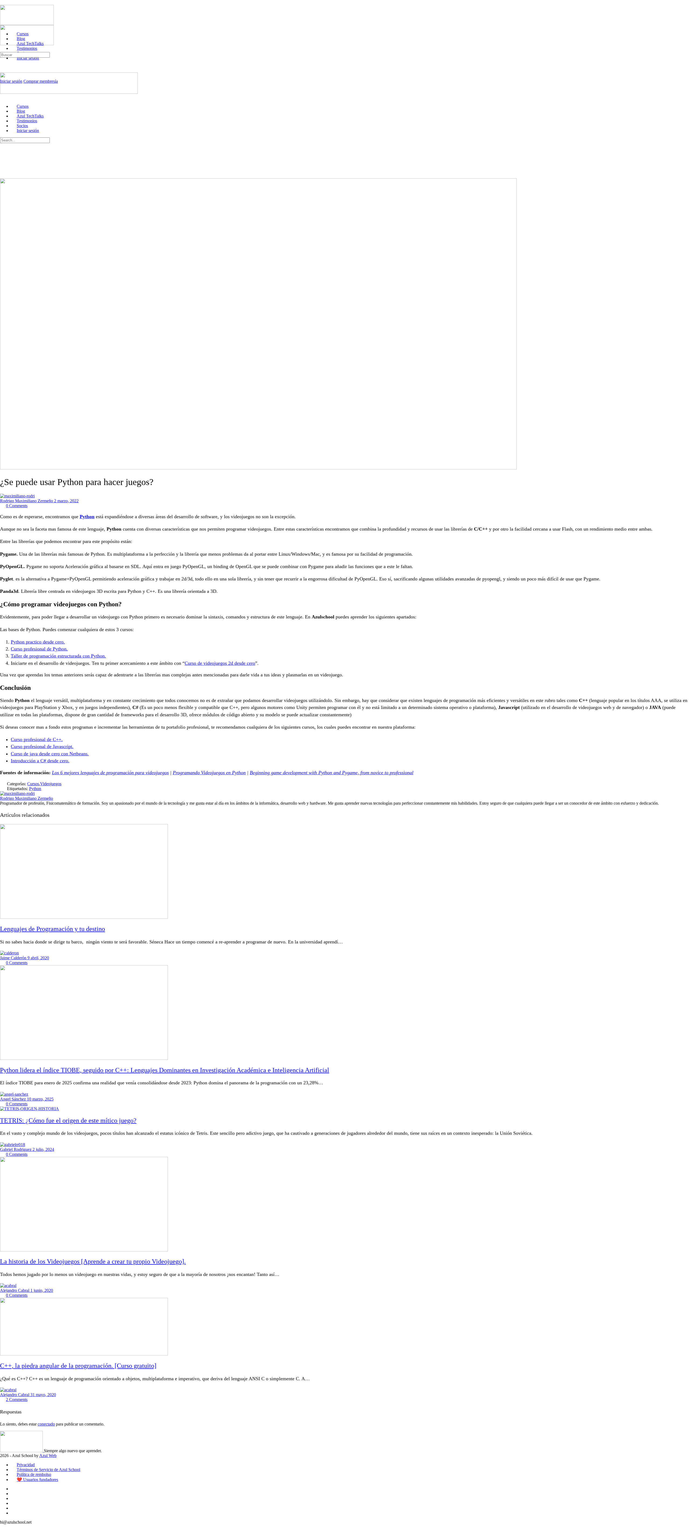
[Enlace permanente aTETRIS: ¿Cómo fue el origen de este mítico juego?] (29, 1108)
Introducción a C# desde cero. (40, 760)
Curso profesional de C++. (37, 739)
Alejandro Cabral (15, 1290)
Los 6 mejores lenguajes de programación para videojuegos (110, 772)
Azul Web (48, 1455)
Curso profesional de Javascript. (42, 746)
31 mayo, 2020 (43, 1394)
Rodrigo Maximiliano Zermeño (27, 501)
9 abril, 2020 (38, 958)
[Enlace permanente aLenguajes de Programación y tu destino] (84, 917)
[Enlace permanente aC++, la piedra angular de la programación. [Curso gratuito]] (84, 1354)
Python (87, 516)
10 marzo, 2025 (40, 1099)
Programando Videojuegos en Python (209, 772)
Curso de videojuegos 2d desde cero (220, 663)
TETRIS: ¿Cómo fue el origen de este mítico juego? (68, 1120)
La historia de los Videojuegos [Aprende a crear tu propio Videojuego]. (93, 1261)
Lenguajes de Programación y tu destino (52, 928)
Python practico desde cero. (38, 642)
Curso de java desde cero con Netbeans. (50, 753)
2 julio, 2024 (43, 1149)
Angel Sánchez (13, 1099)
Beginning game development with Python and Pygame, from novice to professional (331, 772)
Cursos (33, 783)
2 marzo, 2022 (66, 501)
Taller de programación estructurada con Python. (58, 656)
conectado (46, 1424)
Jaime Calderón (13, 958)
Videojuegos (50, 783)
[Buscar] (3, 49)
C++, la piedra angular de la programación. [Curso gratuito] (78, 1365)
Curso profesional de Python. (39, 649)
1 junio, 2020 (41, 1290)
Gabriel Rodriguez (16, 1149)
